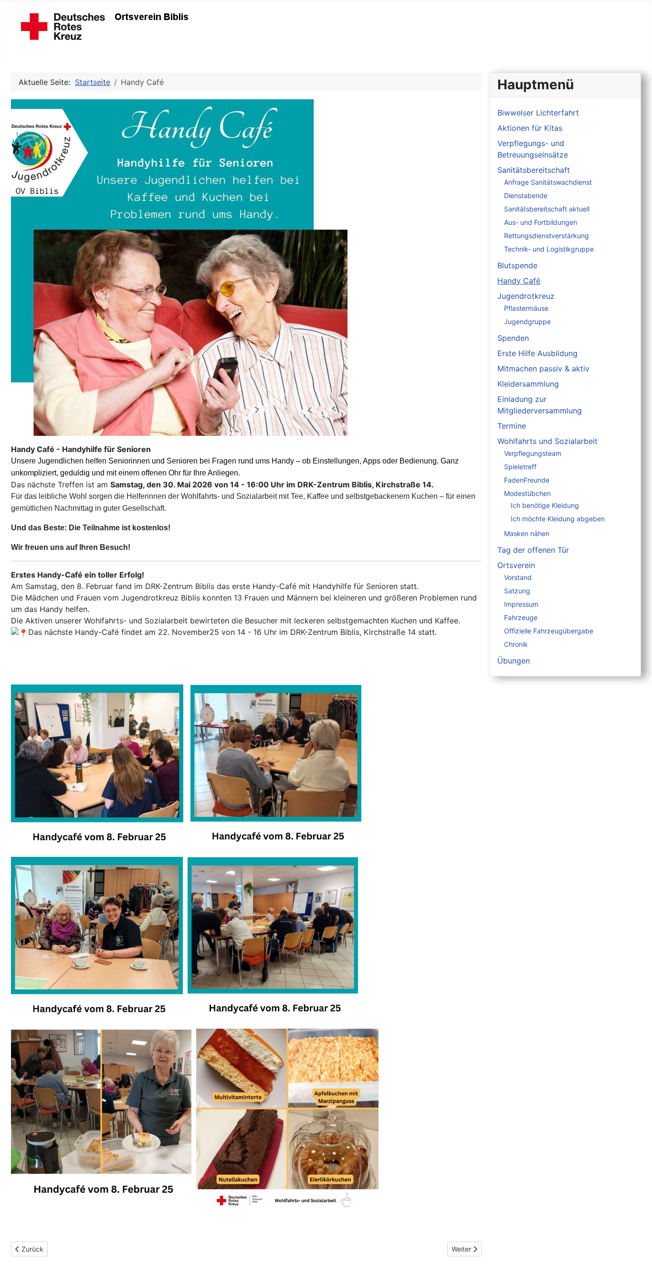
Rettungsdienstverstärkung (546, 236)
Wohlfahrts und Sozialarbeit (547, 441)
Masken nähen (526, 533)
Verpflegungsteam (532, 453)
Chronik (516, 644)
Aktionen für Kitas (529, 128)
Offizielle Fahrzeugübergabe (548, 631)
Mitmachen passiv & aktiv (543, 368)
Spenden (513, 338)
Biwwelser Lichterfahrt (538, 112)
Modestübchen (527, 493)
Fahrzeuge (520, 617)
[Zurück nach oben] (635, 1246)
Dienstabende (525, 195)
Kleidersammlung (528, 384)
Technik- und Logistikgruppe (549, 249)
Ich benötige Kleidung (545, 505)
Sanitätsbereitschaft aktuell (546, 209)
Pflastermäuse (526, 308)
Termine (511, 426)
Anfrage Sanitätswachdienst (548, 182)
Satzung (517, 591)
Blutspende (517, 265)
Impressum (521, 604)
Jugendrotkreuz (526, 296)
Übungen (513, 660)
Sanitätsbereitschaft (533, 170)
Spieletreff (520, 467)
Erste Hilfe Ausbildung (537, 353)
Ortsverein (516, 565)
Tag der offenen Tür (533, 550)
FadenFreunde (526, 480)
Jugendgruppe (527, 321)
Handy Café (518, 280)
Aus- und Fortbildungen (540, 222)
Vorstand (518, 577)
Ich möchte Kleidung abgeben (558, 519)
